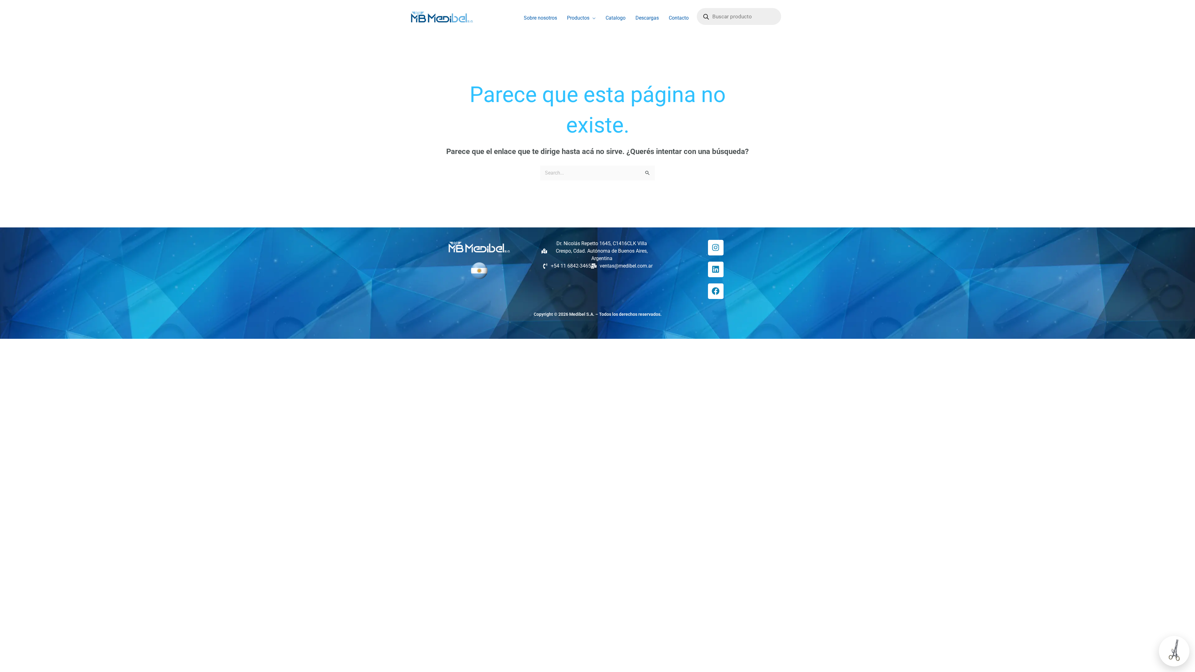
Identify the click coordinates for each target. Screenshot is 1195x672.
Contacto (679, 18)
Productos (578, 18)
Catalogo (616, 18)
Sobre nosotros (540, 18)
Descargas (647, 18)
